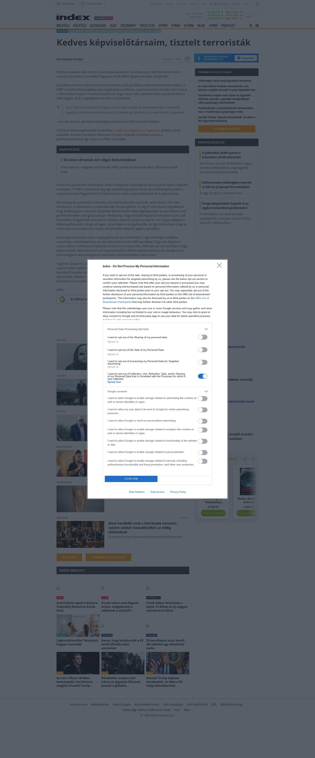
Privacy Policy (178, 491)
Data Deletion (137, 491)
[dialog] (157, 379)
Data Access (157, 491)
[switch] (202, 337)
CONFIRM (131, 478)
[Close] (220, 266)
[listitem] (157, 329)
